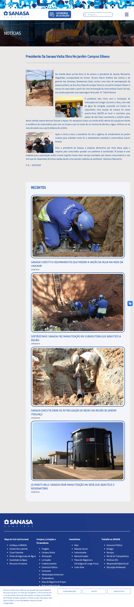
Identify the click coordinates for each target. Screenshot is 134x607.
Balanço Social (81, 548)
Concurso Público (114, 545)
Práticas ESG (112, 559)
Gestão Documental (18, 548)
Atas (76, 545)
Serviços (110, 552)
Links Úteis (79, 567)
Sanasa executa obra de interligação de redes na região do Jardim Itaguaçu (73, 412)
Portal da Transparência (118, 556)
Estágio (110, 548)
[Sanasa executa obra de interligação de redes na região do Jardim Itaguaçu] (78, 377)
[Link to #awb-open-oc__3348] (127, 14)
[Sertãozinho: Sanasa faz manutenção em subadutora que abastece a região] (78, 302)
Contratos (46, 570)
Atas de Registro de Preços (54, 581)
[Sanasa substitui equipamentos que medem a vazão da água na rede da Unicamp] (78, 226)
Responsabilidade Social (118, 563)
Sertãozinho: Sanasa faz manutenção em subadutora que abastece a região (76, 338)
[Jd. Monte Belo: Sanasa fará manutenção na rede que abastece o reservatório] (78, 451)
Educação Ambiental (116, 567)
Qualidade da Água (18, 559)
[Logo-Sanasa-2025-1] (19, 12)
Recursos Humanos (18, 563)
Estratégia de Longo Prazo (86, 563)
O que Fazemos (16, 552)
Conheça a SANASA (18, 545)
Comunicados (80, 552)
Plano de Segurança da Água (23, 556)
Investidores (74, 539)
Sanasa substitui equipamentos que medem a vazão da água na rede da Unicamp (77, 264)
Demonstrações (81, 556)
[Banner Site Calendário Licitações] (59, 11)
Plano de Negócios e (83, 559)
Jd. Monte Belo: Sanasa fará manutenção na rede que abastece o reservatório (72, 486)
